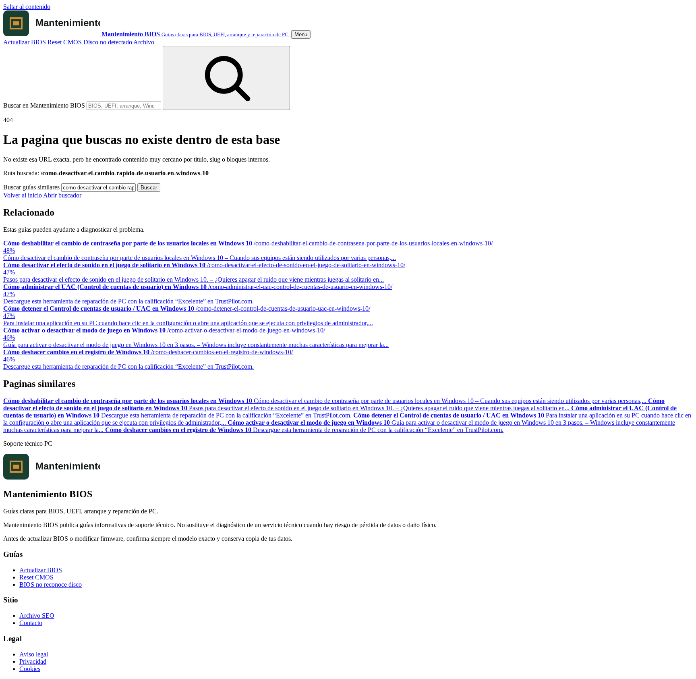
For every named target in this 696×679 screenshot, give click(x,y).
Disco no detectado (107, 42)
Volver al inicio (23, 195)
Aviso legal (33, 654)
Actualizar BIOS (24, 42)
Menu (300, 34)
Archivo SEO (36, 615)
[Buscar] (226, 78)
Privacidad (32, 661)
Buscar (149, 188)
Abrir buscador (62, 195)
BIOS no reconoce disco (50, 584)
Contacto (30, 622)
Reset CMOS (65, 42)
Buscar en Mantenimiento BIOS (44, 105)
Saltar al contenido (26, 6)
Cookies (29, 668)
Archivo (143, 42)
